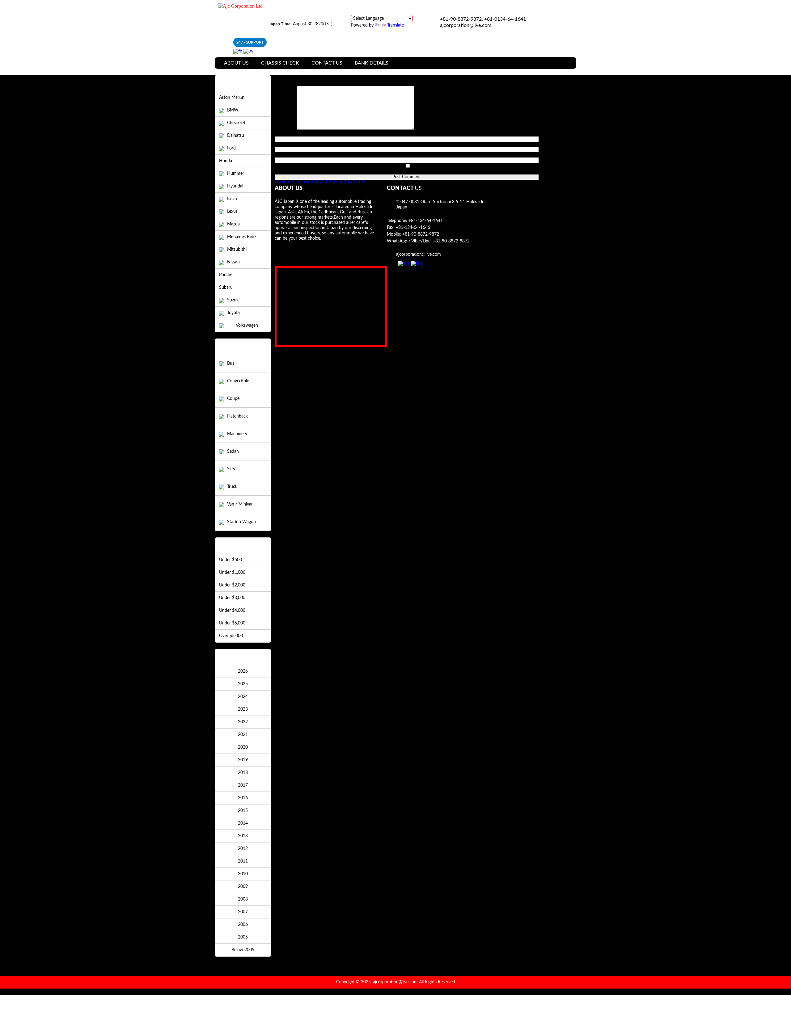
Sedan (233, 451)
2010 (243, 874)
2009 (243, 886)
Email (281, 144)
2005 (243, 937)
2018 (243, 773)
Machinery (237, 434)
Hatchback (237, 416)
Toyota (233, 313)
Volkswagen (247, 325)
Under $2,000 (232, 585)
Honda (225, 161)
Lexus (232, 211)
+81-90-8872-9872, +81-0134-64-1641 (483, 19)
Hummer (235, 173)
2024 (243, 697)
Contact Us (326, 63)
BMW (233, 110)
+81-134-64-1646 (413, 227)
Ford (231, 148)
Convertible (238, 381)
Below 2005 (242, 950)
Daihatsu (235, 135)
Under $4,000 (232, 610)
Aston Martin (231, 97)
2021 (243, 735)
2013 (243, 836)
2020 (243, 747)
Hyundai (235, 186)
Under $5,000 (232, 623)
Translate (395, 25)
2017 (243, 785)
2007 (243, 912)
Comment (286, 128)
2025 (243, 684)
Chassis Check (280, 63)
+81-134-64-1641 (425, 221)
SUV (231, 469)
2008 (243, 899)
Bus (230, 363)
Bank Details (371, 63)
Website (282, 155)
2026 (243, 671)
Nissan (233, 262)
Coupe (233, 399)
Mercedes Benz (241, 237)
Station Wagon (241, 522)
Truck (232, 487)
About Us (236, 63)
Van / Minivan (240, 504)
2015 (243, 810)
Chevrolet (236, 123)
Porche (225, 275)
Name (282, 134)
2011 (243, 861)
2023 (243, 709)
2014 (243, 823)
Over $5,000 (231, 636)
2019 (243, 760)
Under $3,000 (232, 598)
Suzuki (233, 300)
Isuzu (232, 199)
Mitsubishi (237, 249)
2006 (243, 924)
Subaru (226, 287)
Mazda (233, 224)
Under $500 (230, 560)
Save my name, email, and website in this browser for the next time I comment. (350, 172)
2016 (243, 798)
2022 (243, 722)
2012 (243, 848)
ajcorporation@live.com (465, 25)
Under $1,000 (232, 572)
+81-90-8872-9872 (420, 234)
